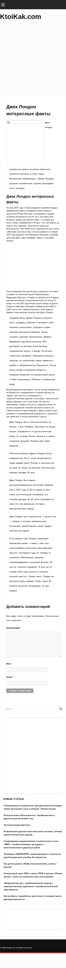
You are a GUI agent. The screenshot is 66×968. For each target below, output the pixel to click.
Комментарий (13, 628)
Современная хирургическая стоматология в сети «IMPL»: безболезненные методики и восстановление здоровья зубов (31, 844)
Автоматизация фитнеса (17, 825)
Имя (9, 664)
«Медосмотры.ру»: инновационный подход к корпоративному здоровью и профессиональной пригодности (31, 886)
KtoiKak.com (20, 16)
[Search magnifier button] (60, 709)
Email (9, 677)
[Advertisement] (33, 59)
